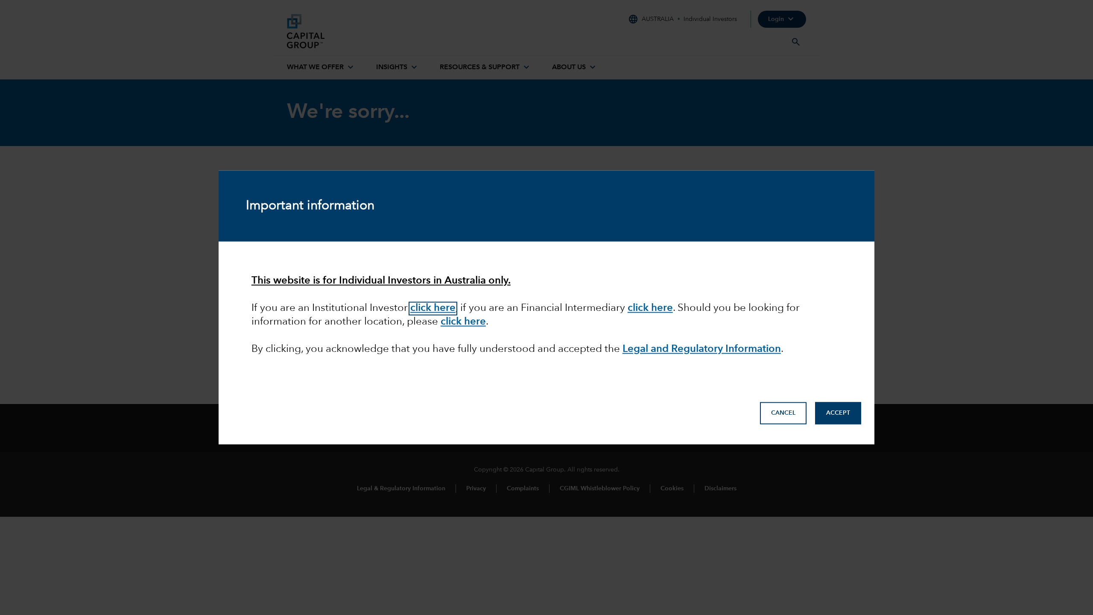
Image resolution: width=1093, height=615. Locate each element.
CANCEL (783, 413)
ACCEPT (838, 413)
